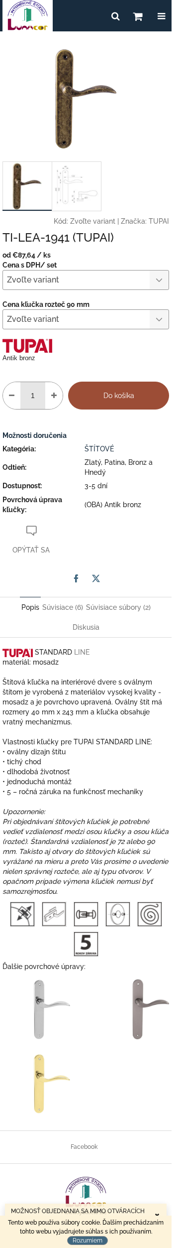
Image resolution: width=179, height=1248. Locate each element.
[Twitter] (96, 578)
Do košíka (118, 396)
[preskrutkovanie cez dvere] (86, 913)
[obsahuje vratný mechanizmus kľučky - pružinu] (150, 913)
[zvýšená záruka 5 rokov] (86, 943)
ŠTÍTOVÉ (99, 449)
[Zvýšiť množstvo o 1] (54, 395)
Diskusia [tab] (86, 627)
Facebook (84, 1146)
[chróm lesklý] (51, 1008)
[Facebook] (76, 578)
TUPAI (159, 221)
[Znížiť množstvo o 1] (11, 395)
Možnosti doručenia (34, 435)
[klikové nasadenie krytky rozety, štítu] (22, 913)
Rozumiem (87, 1240)
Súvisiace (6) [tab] (62, 607)
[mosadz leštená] (51, 1083)
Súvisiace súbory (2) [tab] (118, 607)
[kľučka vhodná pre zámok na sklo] (54, 913)
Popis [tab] (30, 607)
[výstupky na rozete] (118, 913)
